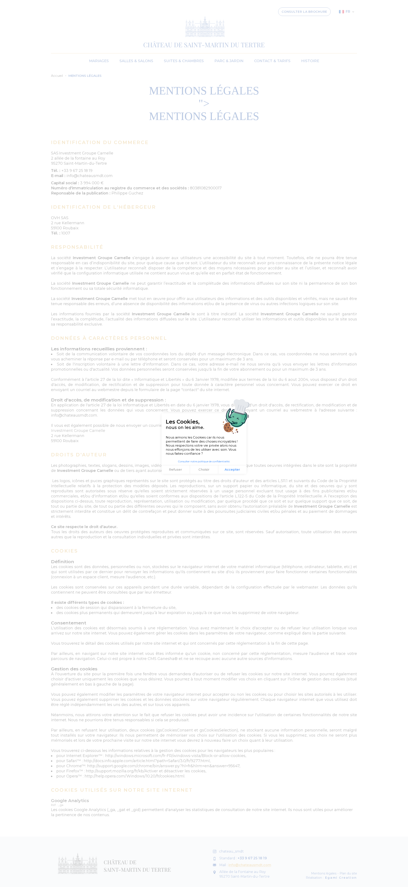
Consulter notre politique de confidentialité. (204, 461)
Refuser (175, 469)
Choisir (204, 469)
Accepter (232, 469)
